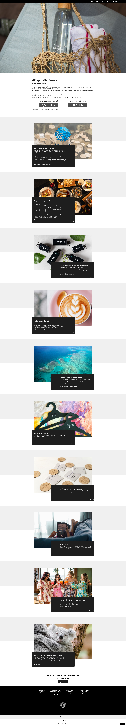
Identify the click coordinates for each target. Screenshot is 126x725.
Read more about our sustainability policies (43, 164)
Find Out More (37, 664)
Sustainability (58, 716)
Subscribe (47, 716)
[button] (61, 72)
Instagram (41, 693)
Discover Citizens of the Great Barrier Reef (68, 386)
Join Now (63, 682)
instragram (84, 693)
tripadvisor (43, 693)
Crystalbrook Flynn (56, 690)
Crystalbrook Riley (41, 690)
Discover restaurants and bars (40, 219)
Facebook (39, 693)
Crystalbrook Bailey (70, 690)
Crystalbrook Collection (6, 1)
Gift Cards (108, 1)
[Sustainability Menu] (88, 1)
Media (37, 716)
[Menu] (1, 1)
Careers (69, 716)
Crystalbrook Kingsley (84, 690)
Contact (79, 716)
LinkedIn (62, 720)
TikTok (67, 720)
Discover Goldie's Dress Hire (65, 606)
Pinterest (65, 720)
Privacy (89, 716)
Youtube (63, 720)
